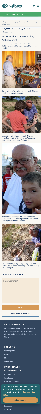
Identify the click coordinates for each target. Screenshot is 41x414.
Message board (10, 374)
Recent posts (9, 351)
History (4, 22)
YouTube (7, 409)
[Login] (34, 6)
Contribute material (13, 371)
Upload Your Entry (13, 14)
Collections (8, 362)
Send (20, 307)
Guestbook (8, 378)
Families (7, 354)
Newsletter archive (11, 382)
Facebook (8, 406)
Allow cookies (20, 400)
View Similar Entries (20, 313)
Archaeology (12, 22)
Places (6, 358)
